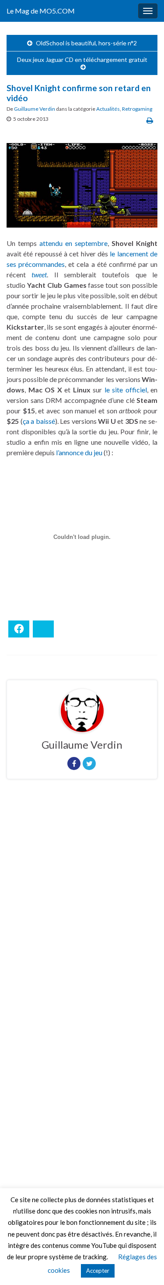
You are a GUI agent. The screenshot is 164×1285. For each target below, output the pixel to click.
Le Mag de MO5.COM (41, 11)
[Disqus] (82, 906)
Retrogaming (137, 109)
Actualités (108, 109)
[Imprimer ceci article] (150, 120)
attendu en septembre (73, 243)
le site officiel (126, 389)
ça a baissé (39, 421)
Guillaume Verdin (34, 109)
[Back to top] (144, 1265)
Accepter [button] (97, 1270)
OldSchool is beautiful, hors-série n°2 (86, 43)
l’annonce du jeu (79, 452)
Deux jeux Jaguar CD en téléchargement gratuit (82, 59)
